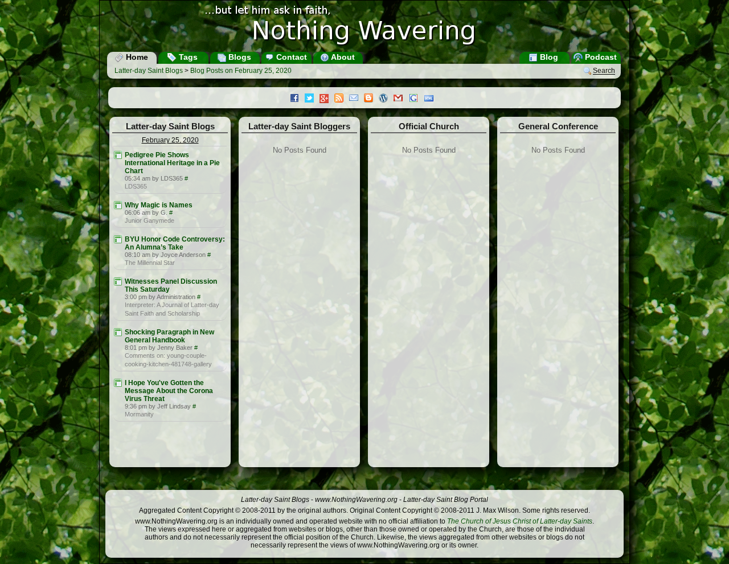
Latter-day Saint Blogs (148, 71)
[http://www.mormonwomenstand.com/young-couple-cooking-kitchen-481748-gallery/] (117, 332)
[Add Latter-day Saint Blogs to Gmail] (401, 99)
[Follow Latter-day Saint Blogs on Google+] (327, 99)
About (342, 57)
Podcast (600, 57)
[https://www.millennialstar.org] (117, 239)
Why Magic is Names (159, 205)
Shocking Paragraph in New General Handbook (169, 336)
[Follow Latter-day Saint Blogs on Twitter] (312, 99)
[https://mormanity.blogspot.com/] (117, 382)
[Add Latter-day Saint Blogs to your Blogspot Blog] (371, 99)
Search (604, 71)
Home (136, 57)
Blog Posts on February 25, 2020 (241, 71)
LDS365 (136, 186)
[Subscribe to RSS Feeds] (341, 99)
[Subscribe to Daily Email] (356, 99)
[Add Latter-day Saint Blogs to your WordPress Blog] (386, 99)
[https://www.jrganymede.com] (117, 205)
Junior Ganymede (149, 220)
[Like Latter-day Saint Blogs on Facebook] (297, 99)
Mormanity (139, 414)
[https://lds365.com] (117, 155)
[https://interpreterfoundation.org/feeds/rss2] (117, 281)
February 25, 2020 (170, 140)
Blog (548, 57)
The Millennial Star (150, 262)
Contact (290, 57)
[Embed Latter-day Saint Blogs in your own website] (431, 99)
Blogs (238, 57)
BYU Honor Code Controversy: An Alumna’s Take (175, 243)
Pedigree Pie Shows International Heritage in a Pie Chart (172, 163)
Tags (187, 57)
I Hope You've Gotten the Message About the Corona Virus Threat (169, 391)
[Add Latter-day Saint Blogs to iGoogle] (416, 99)
